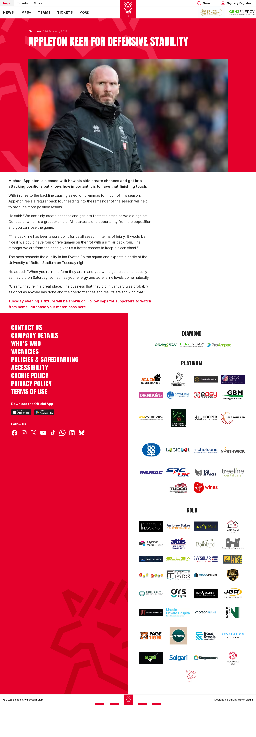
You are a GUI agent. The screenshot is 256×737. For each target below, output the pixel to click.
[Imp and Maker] (206, 593)
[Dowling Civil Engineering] (178, 395)
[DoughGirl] (151, 395)
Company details (34, 335)
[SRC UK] (178, 472)
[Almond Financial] (178, 379)
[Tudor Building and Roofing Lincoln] (178, 487)
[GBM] (233, 395)
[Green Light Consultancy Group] (151, 593)
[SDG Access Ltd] (151, 658)
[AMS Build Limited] (233, 526)
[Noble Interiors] (233, 612)
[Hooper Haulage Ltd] (206, 418)
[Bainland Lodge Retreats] (206, 543)
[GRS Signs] (178, 593)
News (8, 12)
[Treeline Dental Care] (233, 472)
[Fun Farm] (151, 575)
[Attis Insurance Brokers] (178, 544)
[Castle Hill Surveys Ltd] (233, 544)
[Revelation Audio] (233, 635)
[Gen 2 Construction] (151, 418)
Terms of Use (29, 392)
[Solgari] (178, 658)
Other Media (245, 699)
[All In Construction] (151, 379)
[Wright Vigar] (192, 676)
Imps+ (25, 12)
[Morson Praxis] (206, 612)
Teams (44, 12)
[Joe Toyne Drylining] (151, 612)
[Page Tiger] (151, 635)
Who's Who (26, 343)
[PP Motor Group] (178, 636)
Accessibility (29, 367)
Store (38, 3)
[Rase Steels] (206, 635)
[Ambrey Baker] (178, 526)
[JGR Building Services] (233, 593)
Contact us (26, 327)
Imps (6, 3)
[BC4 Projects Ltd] (206, 379)
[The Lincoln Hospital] (178, 612)
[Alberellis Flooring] (151, 526)
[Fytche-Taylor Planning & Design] (178, 575)
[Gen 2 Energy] (192, 345)
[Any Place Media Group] (151, 544)
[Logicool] (178, 450)
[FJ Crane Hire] (233, 559)
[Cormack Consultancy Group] (233, 379)
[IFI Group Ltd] (233, 418)
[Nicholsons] (206, 450)
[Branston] (165, 345)
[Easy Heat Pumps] (206, 395)
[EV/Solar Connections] (206, 559)
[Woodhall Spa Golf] (233, 658)
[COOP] (151, 450)
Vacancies (25, 351)
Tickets (22, 3)
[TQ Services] (206, 472)
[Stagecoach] (206, 658)
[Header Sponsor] (242, 12)
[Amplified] (206, 526)
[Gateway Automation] (206, 575)
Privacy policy (31, 384)
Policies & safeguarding (45, 359)
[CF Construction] (151, 559)
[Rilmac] (151, 472)
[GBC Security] (233, 575)
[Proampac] (219, 345)
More (84, 12)
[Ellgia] (178, 559)
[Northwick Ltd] (233, 450)
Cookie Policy (30, 376)
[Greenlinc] (178, 418)
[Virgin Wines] (206, 487)
